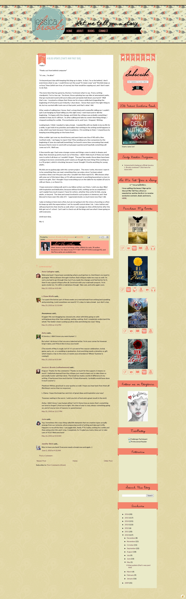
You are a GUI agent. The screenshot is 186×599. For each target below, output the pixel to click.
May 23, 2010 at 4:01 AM (51, 288)
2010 (127, 535)
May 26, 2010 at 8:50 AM (51, 436)
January (130, 578)
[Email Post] (88, 237)
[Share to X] (105, 237)
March (129, 572)
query (56, 239)
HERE (124, 198)
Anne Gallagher (48, 271)
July (128, 555)
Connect (103, 31)
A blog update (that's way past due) (138, 566)
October (130, 545)
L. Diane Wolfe (48, 296)
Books (91, 31)
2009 (127, 583)
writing (62, 239)
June (129, 559)
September (131, 548)
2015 (127, 518)
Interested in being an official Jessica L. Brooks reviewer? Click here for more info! (138, 167)
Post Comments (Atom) (56, 465)
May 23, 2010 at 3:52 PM (51, 325)
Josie (44, 419)
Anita (44, 333)
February (130, 575)
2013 (127, 524)
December (131, 538)
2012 (127, 528)
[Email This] (100, 237)
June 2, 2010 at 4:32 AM (51, 450)
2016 (127, 514)
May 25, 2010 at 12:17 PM (52, 411)
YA (67, 239)
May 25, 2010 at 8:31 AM (51, 359)
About (80, 31)
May (129, 562)
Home (69, 31)
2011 (127, 531)
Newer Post (41, 461)
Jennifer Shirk (47, 444)
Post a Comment (46, 456)
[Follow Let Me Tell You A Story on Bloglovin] (138, 421)
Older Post (108, 461)
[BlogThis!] (102, 237)
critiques (49, 239)
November (131, 541)
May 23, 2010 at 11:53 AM (52, 305)
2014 (127, 521)
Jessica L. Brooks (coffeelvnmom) (61, 237)
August (130, 552)
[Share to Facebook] (107, 237)
